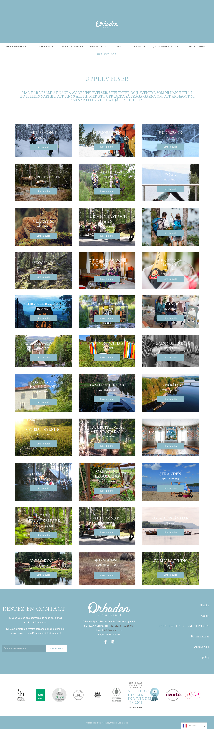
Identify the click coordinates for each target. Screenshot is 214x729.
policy (205, 657)
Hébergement (16, 46)
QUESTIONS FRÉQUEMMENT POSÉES (184, 626)
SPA (119, 46)
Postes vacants (200, 636)
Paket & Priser (73, 46)
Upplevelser (107, 54)
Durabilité (138, 46)
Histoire (204, 605)
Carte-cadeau (197, 46)
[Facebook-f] (105, 642)
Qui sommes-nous (165, 46)
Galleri (205, 615)
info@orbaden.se (113, 630)
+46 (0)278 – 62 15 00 (121, 625)
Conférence (44, 46)
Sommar (171, 523)
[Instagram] (113, 642)
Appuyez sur (201, 646)
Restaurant (99, 46)
